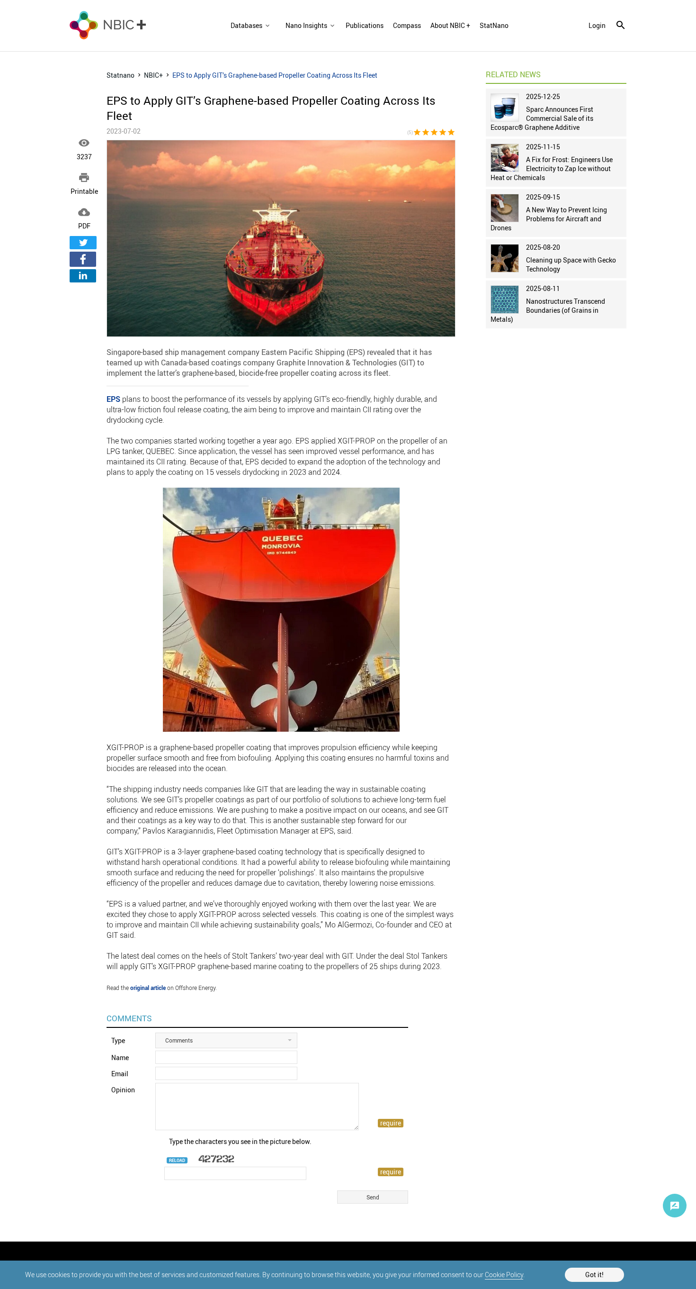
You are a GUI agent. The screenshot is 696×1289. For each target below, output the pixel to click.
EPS (113, 399)
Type (118, 1040)
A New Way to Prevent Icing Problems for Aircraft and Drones (549, 218)
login (597, 25)
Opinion (123, 1089)
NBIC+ (153, 75)
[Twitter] (83, 242)
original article (148, 987)
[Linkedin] (83, 275)
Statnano (120, 75)
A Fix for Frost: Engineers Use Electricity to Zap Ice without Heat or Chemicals (552, 168)
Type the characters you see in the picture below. (240, 1141)
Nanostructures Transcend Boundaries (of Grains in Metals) (548, 310)
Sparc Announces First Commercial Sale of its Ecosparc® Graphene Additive (542, 118)
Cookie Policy (504, 1274)
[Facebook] (83, 259)
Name (120, 1057)
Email (119, 1073)
